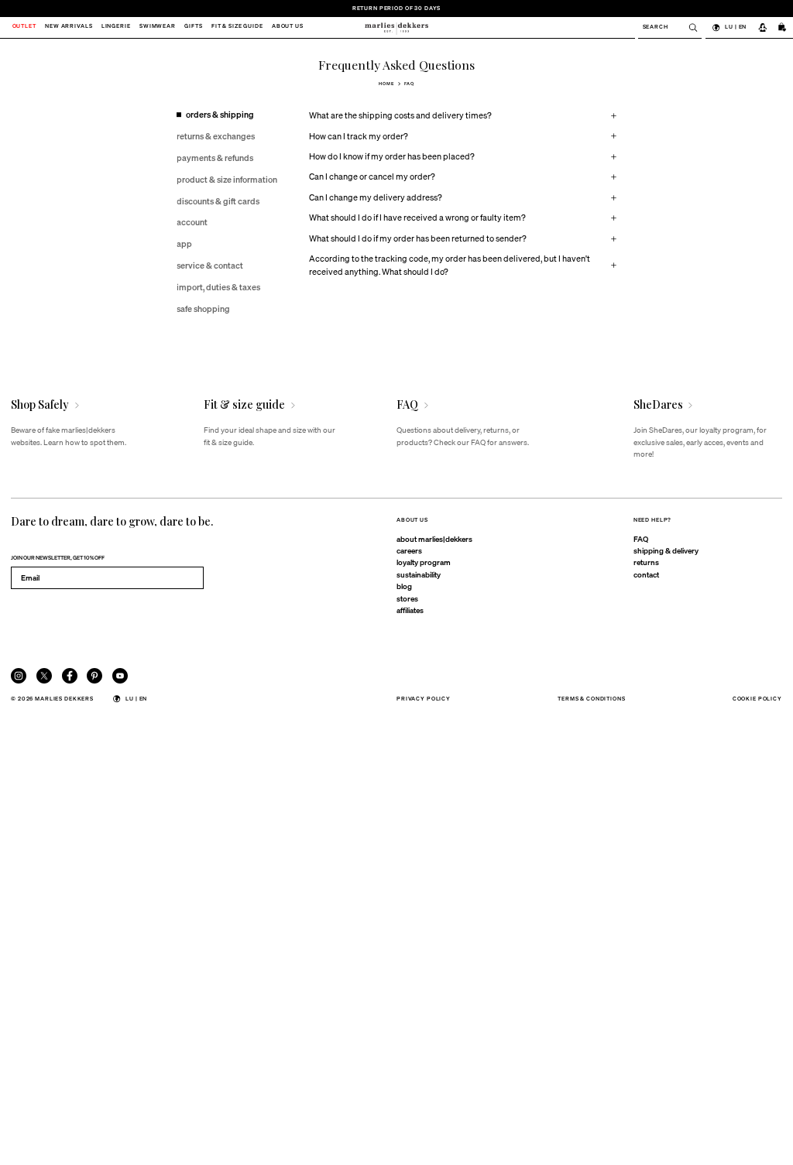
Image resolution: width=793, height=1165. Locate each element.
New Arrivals (68, 27)
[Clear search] (688, 27)
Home (386, 83)
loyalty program (423, 562)
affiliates (410, 610)
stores (407, 598)
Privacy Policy (423, 698)
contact (646, 574)
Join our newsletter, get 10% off (58, 557)
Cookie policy (757, 698)
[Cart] (782, 27)
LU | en (736, 26)
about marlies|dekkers (434, 538)
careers (409, 550)
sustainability (418, 574)
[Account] (762, 27)
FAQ (640, 538)
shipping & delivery (666, 550)
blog (404, 586)
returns (646, 562)
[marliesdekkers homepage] (396, 27)
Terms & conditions (591, 698)
